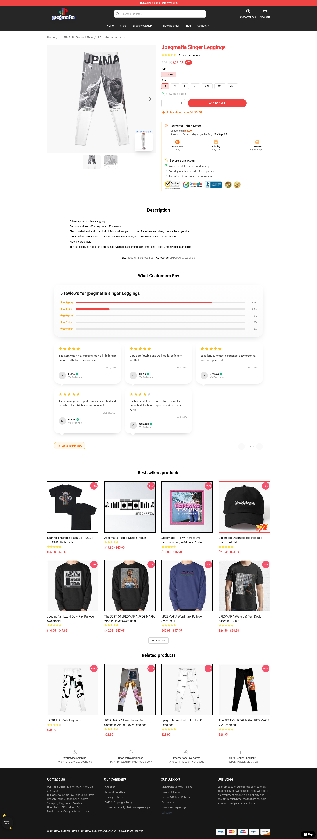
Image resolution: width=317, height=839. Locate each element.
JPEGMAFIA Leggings (111, 37)
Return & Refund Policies (176, 797)
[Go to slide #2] (111, 162)
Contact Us (168, 802)
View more (159, 640)
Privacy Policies (114, 797)
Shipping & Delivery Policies (177, 786)
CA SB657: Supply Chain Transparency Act (129, 807)
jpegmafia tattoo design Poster (125, 538)
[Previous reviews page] (241, 446)
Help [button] (310, 834)
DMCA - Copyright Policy (118, 802)
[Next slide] (150, 99)
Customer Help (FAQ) (174, 807)
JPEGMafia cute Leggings (64, 720)
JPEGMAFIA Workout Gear (76, 37)
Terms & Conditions (116, 792)
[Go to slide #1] (92, 162)
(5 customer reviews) (189, 55)
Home (51, 37)
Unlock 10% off (7, 823)
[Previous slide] (53, 99)
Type (164, 68)
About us (110, 786)
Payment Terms (171, 792)
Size (163, 80)
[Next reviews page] (259, 446)
